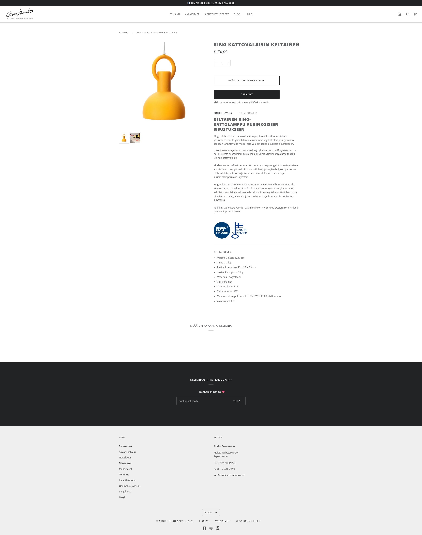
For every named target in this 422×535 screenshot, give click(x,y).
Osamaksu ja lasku (129, 485)
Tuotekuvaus (223, 112)
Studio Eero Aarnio (173, 520)
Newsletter (125, 457)
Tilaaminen (125, 463)
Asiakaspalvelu (127, 452)
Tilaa (236, 401)
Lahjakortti (125, 491)
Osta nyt (247, 94)
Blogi (122, 497)
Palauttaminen (127, 480)
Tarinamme (125, 446)
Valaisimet (222, 520)
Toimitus (124, 474)
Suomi (209, 512)
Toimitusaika (248, 112)
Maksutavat (125, 468)
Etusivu (124, 32)
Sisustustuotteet (248, 520)
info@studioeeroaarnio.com (229, 475)
